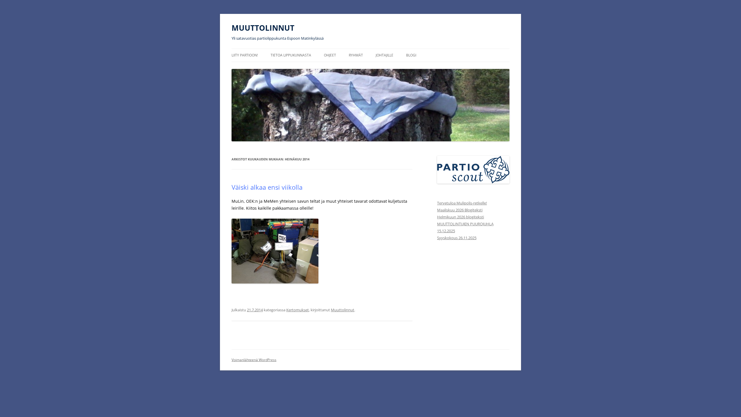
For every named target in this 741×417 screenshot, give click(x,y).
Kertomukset (297, 309)
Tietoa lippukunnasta (291, 55)
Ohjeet (330, 55)
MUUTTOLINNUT (263, 28)
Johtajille (384, 55)
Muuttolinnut (342, 309)
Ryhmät (356, 55)
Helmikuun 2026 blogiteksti (460, 217)
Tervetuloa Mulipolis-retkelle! (462, 203)
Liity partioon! (245, 55)
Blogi (411, 55)
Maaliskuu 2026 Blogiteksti (460, 210)
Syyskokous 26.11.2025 (456, 237)
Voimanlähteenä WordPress (254, 359)
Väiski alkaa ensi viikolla (267, 187)
